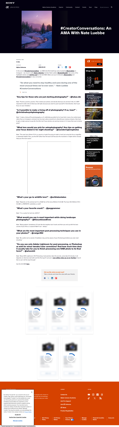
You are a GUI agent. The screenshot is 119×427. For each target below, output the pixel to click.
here (27, 264)
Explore (61, 7)
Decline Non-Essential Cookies (17, 417)
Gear (90, 7)
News (64, 407)
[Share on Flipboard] (70, 67)
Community (69, 7)
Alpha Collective (39, 73)
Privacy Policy (27, 412)
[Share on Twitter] (62, 67)
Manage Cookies (17, 420)
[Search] (111, 7)
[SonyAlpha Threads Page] (102, 395)
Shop (96, 7)
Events (84, 7)
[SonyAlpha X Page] (95, 398)
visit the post (33, 75)
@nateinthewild (63, 73)
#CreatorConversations (32, 71)
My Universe (104, 7)
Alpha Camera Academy (49, 7)
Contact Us (64, 394)
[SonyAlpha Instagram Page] (93, 395)
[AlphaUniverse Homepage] (12, 7)
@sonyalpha (70, 71)
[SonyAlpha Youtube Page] (89, 395)
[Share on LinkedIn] (66, 67)
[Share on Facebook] (58, 67)
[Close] (32, 392)
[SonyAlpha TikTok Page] (89, 398)
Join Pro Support (66, 401)
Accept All (18, 414)
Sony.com (111, 418)
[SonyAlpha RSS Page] (100, 398)
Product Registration (67, 411)
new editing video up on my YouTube (64, 258)
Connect (77, 7)
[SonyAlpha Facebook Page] (98, 395)
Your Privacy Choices (69, 418)
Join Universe (66, 404)
